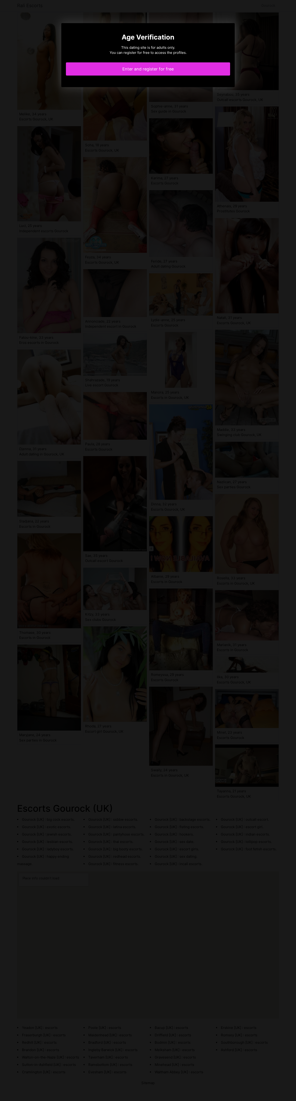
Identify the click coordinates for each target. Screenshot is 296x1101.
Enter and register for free (148, 69)
